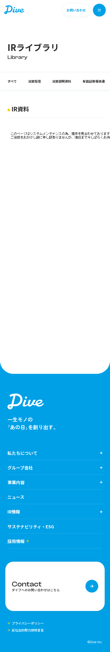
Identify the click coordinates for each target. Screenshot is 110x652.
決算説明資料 (61, 81)
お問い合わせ (76, 10)
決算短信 (34, 81)
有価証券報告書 (93, 81)
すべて (12, 81)
